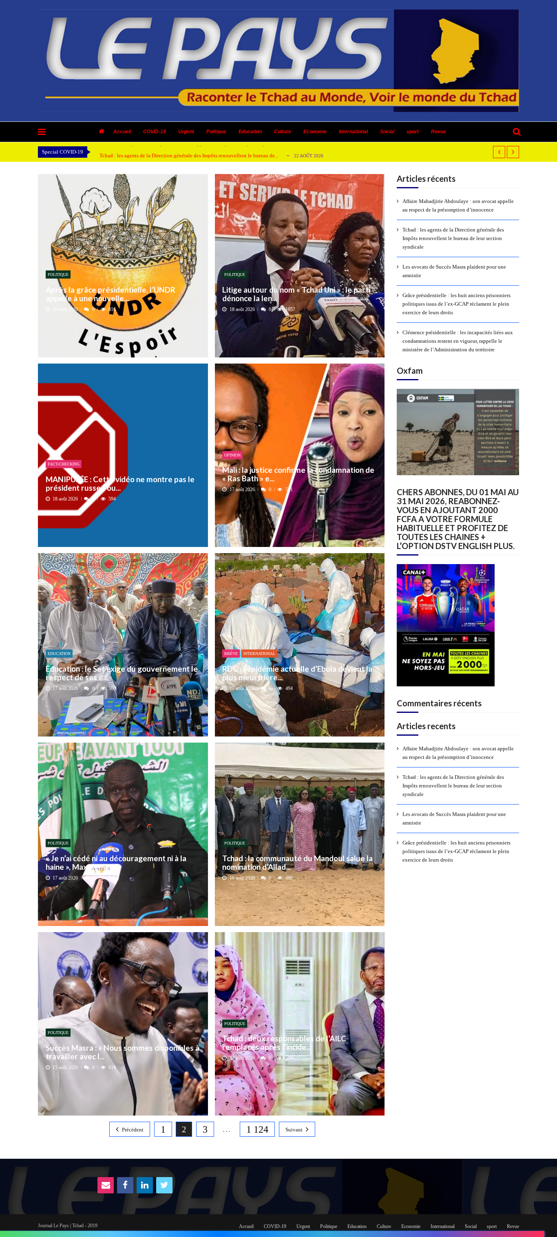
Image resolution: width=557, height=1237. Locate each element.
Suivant (294, 1130)
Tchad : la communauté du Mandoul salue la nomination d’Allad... (297, 862)
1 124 (257, 1129)
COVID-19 (154, 132)
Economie (315, 132)
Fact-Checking (64, 464)
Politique (216, 132)
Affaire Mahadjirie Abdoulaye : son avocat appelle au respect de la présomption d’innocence (458, 205)
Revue (438, 132)
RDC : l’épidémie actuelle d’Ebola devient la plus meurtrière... (297, 672)
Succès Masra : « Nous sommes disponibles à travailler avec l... (122, 1051)
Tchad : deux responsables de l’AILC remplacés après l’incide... (284, 1042)
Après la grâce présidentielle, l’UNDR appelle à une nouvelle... (110, 293)
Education (250, 132)
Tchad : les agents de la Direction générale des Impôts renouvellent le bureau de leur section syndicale (453, 238)
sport (413, 132)
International (353, 132)
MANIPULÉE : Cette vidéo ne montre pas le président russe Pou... (120, 483)
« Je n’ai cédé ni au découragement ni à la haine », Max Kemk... (116, 862)
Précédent (133, 1130)
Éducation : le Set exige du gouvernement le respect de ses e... (122, 672)
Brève (231, 653)
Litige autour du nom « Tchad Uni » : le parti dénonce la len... (296, 293)
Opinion (232, 454)
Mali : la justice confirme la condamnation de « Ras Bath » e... (298, 474)
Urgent (186, 132)
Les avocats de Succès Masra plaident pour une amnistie (454, 271)
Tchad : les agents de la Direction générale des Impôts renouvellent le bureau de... (188, 155)
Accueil (122, 132)
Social (387, 132)
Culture (282, 132)
